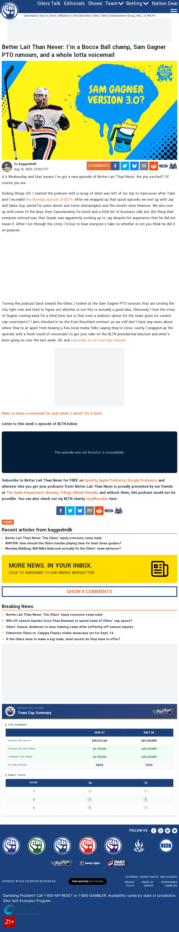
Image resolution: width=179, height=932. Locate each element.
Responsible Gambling (169, 884)
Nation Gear (165, 3)
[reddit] (153, 166)
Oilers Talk (48, 3)
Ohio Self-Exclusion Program (27, 901)
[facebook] (115, 166)
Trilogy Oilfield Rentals (79, 492)
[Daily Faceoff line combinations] (163, 166)
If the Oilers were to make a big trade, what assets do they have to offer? (63, 639)
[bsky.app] (134, 166)
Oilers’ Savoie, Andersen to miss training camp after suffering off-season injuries (69, 627)
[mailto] (144, 166)
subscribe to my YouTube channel (98, 340)
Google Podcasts (142, 480)
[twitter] (124, 166)
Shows (95, 3)
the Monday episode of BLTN (49, 199)
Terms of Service (147, 884)
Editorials (74, 3)
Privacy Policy (129, 884)
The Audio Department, (25, 492)
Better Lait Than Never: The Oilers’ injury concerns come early (54, 614)
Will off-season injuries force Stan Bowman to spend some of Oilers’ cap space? (69, 621)
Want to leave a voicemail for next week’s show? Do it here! (52, 413)
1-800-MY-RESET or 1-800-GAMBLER (75, 895)
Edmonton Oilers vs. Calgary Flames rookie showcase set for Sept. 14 (59, 633)
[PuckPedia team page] (173, 166)
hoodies (101, 498)
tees (89, 498)
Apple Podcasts (112, 480)
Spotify (90, 480)
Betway (52, 492)
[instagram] (160, 830)
